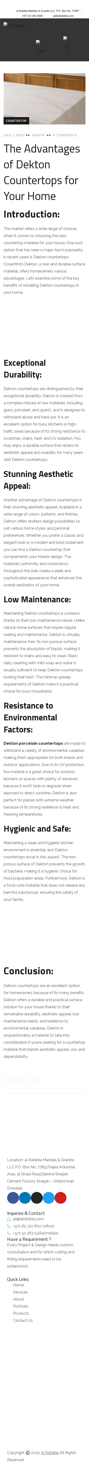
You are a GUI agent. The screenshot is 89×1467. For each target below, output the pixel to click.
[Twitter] (29, 3)
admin (38, 135)
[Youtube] (37, 3)
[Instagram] (22, 3)
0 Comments (65, 135)
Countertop (16, 120)
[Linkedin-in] (14, 3)
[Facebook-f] (7, 3)
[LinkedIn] (35, 1080)
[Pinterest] (26, 1080)
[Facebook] (16, 1080)
